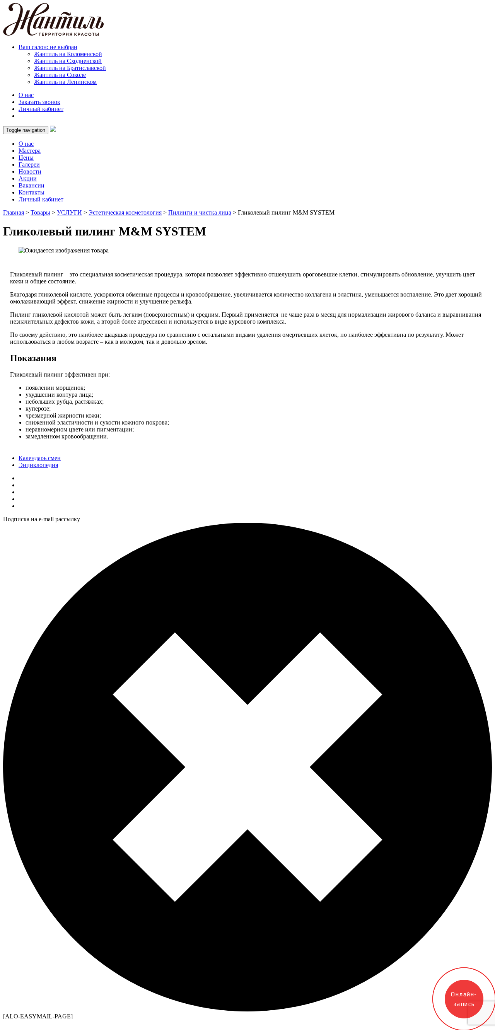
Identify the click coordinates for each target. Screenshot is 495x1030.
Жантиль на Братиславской (70, 68)
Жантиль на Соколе (60, 75)
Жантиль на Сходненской (68, 61)
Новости (30, 171)
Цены (26, 157)
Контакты (31, 192)
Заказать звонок (39, 102)
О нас (26, 95)
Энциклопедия (38, 465)
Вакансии (31, 185)
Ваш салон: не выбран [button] (48, 47)
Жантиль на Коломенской (68, 54)
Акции (28, 178)
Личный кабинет (41, 109)
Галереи (29, 164)
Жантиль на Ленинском (65, 81)
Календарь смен (40, 458)
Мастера (30, 150)
